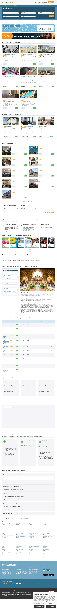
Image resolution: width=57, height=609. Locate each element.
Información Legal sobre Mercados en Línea (22, 592)
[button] (51, 2)
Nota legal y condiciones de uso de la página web (9, 590)
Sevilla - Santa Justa (19, 549)
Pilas (3, 546)
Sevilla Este (31, 549)
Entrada (23, 11)
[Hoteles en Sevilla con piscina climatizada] (20, 242)
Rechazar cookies (39, 606)
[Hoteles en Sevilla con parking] (43, 242)
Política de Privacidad (28, 590)
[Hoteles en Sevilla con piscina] (13, 242)
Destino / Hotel (5, 11)
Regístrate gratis (8, 231)
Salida (41, 11)
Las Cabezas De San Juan (47, 536)
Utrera (30, 552)
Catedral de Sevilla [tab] (7, 280)
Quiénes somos (5, 569)
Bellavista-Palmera (5, 526)
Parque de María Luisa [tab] (8, 275)
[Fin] (33, 201)
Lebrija (3, 539)
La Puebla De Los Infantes (20, 536)
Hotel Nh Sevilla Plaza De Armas (44, 147)
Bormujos (17, 526)
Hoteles (3, 22)
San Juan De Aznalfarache (34, 546)
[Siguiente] (30, 140)
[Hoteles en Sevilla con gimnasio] (51, 242)
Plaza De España (19, 546)
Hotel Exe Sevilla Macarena (5, 336)
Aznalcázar (31, 523)
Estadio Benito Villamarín (33, 533)
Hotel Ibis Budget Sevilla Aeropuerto (18, 147)
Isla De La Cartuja (46, 533)
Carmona (44, 526)
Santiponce (4, 549)
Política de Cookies (21, 590)
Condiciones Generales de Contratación (8, 592)
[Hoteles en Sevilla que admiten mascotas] (35, 242)
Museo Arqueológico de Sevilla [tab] (9, 291)
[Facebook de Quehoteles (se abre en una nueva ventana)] (44, 570)
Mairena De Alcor (46, 539)
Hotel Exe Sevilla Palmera (43, 169)
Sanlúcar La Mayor (46, 546)
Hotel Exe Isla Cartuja (15, 191)
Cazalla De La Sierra (6, 530)
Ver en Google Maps (8, 406)
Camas (30, 526)
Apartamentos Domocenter (43, 180)
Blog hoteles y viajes (33, 569)
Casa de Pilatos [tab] (7, 288)
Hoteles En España (9, 22)
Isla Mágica (4, 536)
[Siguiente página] (31, 201)
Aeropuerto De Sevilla (6, 523)
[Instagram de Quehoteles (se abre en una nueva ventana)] (47, 570)
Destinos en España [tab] (13, 518)
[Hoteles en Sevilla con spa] (5, 242)
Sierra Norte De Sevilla (6, 552)
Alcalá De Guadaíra (19, 523)
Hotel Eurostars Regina (43, 158)
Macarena (31, 539)
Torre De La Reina (19, 552)
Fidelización (18, 569)
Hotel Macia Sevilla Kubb (16, 169)
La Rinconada (31, 536)
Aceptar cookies (51, 606)
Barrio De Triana (46, 523)
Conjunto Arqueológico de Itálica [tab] (9, 286)
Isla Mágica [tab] (6, 273)
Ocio (15, 5)
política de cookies (48, 603)
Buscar (51, 16)
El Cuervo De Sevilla (19, 533)
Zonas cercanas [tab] (6, 518)
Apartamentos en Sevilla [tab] (23, 518)
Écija (3, 533)
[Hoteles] (10, 2)
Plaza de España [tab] (7, 278)
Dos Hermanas (45, 530)
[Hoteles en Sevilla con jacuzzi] (28, 242)
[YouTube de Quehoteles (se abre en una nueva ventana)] (49, 570)
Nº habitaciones (41, 207)
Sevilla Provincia (46, 549)
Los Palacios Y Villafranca (20, 539)
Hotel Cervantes (14, 158)
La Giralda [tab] (6, 283)
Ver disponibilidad (49, 212)
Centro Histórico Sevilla (20, 530)
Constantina (31, 530)
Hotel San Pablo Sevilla (15, 180)
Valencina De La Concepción (48, 552)
